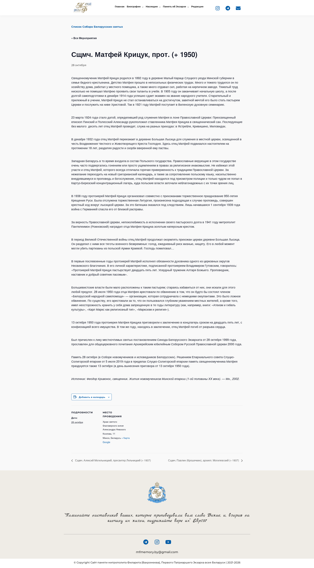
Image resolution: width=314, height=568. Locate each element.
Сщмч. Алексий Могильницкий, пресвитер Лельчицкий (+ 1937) (112, 460)
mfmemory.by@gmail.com (157, 552)
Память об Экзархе (174, 6)
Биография (134, 6)
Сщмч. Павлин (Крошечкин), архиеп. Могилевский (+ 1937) (204, 460)
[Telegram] (228, 8)
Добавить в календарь (92, 397)
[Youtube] (168, 542)
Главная (119, 6)
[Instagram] (217, 8)
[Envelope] (238, 8)
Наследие (152, 6)
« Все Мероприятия (84, 38)
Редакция (197, 6)
